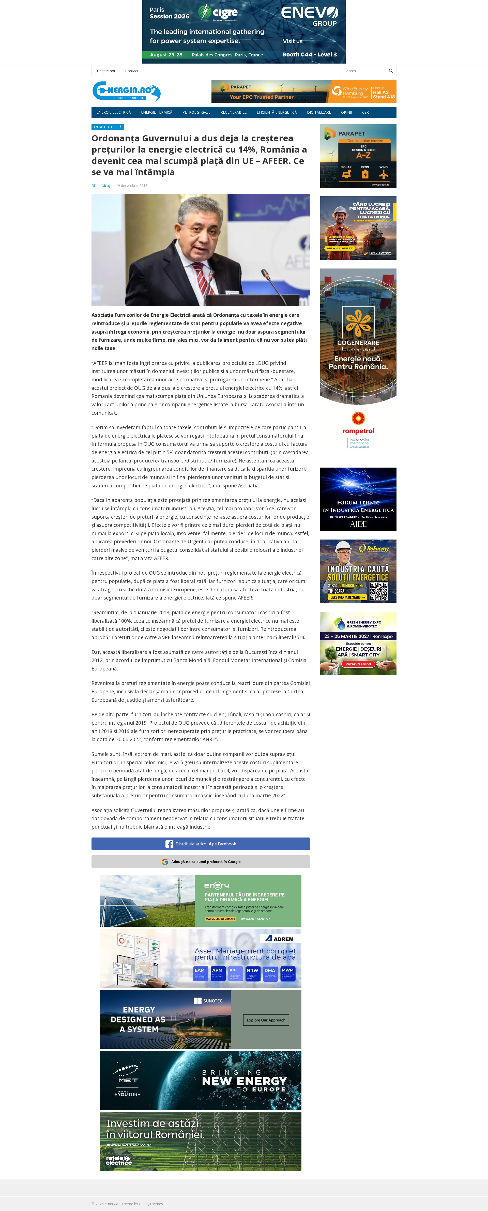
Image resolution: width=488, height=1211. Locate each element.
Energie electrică (114, 112)
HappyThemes (151, 1203)
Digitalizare (319, 112)
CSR (365, 112)
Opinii (346, 112)
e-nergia (111, 1203)
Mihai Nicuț (101, 185)
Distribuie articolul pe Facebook (206, 844)
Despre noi (106, 70)
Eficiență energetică (277, 112)
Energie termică (156, 112)
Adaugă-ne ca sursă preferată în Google (206, 862)
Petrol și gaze (196, 112)
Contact (131, 70)
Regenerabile (234, 112)
